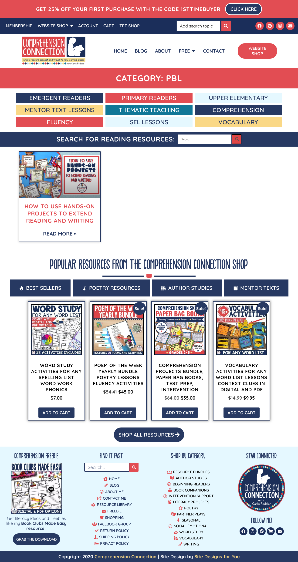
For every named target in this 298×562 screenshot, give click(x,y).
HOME (120, 51)
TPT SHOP (129, 25)
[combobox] (198, 25)
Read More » (60, 233)
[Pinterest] (270, 26)
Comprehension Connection (125, 556)
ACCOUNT (88, 25)
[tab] (40, 287)
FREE (184, 51)
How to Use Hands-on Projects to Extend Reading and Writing (59, 213)
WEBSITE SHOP (53, 25)
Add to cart (56, 412)
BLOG (141, 51)
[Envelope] (290, 26)
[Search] (226, 25)
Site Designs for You (217, 556)
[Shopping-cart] (271, 531)
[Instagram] (280, 26)
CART (108, 25)
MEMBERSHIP (19, 25)
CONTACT (214, 51)
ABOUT (163, 51)
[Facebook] (259, 26)
